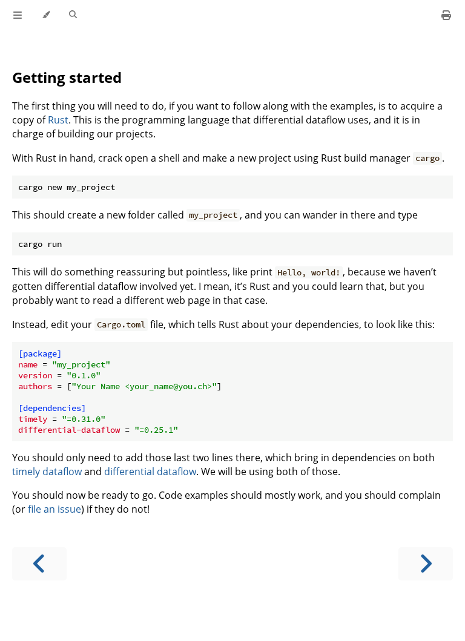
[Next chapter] (425, 563)
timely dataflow (47, 471)
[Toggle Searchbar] (73, 15)
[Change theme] (45, 15)
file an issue (54, 509)
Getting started (67, 77)
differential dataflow (150, 471)
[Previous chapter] (39, 563)
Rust (58, 120)
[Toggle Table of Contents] (17, 15)
